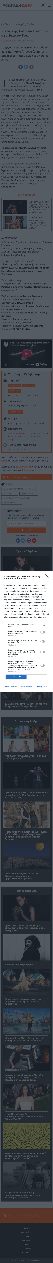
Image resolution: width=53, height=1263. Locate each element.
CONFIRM (16, 677)
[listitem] (26, 626)
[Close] (47, 576)
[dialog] (26, 631)
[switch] (42, 632)
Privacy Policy (42, 687)
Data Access (26, 687)
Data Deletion (11, 687)
